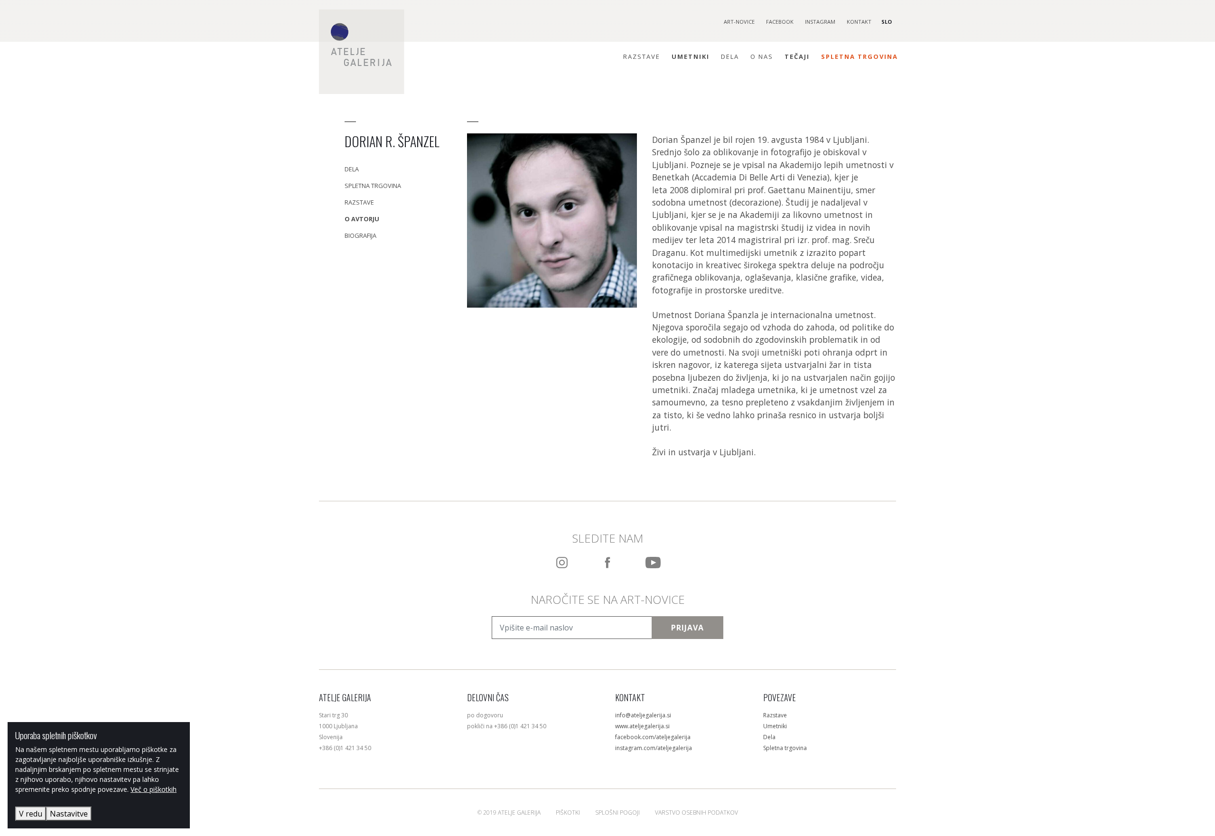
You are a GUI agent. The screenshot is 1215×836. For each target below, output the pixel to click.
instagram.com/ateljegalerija (653, 748)
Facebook (780, 21)
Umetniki (691, 56)
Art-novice (739, 21)
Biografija (360, 235)
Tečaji (797, 56)
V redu (30, 813)
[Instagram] (562, 562)
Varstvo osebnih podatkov (696, 812)
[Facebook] (607, 562)
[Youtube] (653, 562)
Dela (730, 56)
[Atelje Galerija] (361, 51)
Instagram (820, 21)
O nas (761, 56)
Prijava (687, 627)
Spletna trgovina (859, 56)
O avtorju (362, 219)
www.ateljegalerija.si (642, 726)
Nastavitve (69, 813)
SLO (886, 21)
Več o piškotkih (154, 789)
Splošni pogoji (617, 812)
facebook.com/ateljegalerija (653, 737)
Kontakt (859, 21)
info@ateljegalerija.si (643, 715)
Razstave (641, 56)
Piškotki (568, 812)
